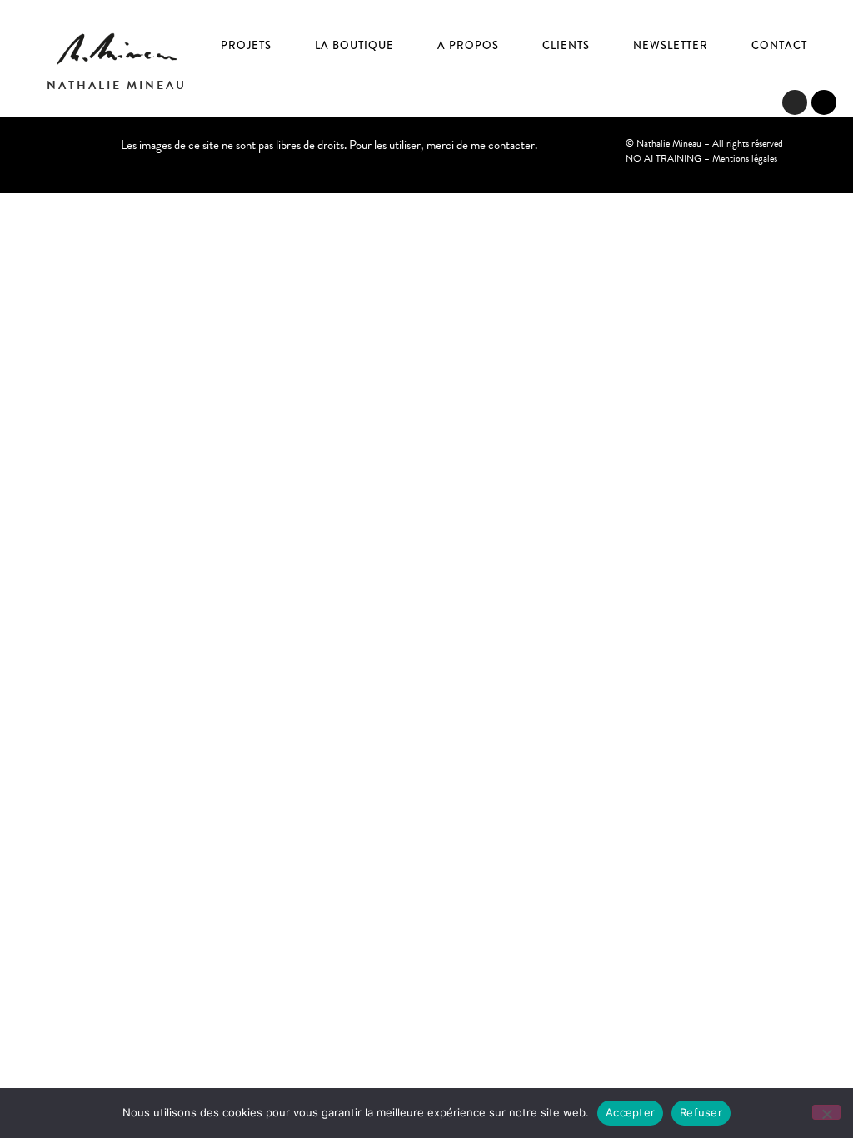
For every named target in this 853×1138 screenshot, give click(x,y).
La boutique (354, 45)
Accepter (630, 1112)
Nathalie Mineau (117, 85)
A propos (468, 45)
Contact (779, 45)
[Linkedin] (823, 102)
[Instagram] (794, 102)
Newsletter (670, 45)
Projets (246, 45)
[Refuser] (826, 1112)
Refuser (701, 1112)
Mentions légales (744, 158)
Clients (566, 45)
